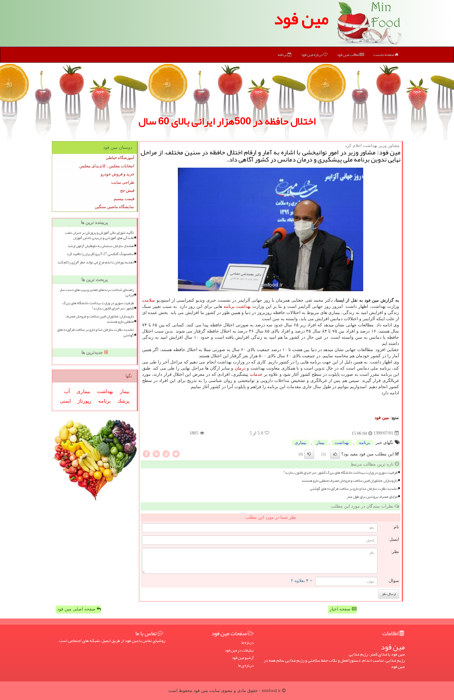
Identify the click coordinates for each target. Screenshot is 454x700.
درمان (240, 368)
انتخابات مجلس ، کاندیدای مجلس (106, 166)
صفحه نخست (384, 55)
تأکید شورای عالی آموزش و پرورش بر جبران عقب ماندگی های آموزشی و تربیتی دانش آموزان (99, 235)
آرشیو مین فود (243, 657)
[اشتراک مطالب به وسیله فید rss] (156, 453)
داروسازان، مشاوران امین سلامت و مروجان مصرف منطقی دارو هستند (349, 480)
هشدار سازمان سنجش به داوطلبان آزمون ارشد (101, 245)
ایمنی (65, 401)
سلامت (148, 300)
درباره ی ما (246, 665)
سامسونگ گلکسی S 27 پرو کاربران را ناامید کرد (100, 254)
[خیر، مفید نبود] (309, 454)
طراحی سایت (122, 182)
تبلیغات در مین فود (239, 650)
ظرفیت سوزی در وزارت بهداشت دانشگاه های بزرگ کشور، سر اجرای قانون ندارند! (340, 472)
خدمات (256, 374)
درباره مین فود (312, 55)
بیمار (320, 442)
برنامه (283, 55)
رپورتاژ (84, 401)
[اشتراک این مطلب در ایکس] (176, 453)
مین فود (301, 18)
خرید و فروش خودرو (117, 174)
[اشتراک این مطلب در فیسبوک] (146, 453)
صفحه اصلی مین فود (77, 609)
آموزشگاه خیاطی (120, 157)
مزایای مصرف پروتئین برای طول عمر (372, 496)
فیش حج (127, 190)
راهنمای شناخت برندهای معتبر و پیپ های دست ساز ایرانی (97, 292)
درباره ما (248, 642)
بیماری (300, 442)
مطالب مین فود (348, 55)
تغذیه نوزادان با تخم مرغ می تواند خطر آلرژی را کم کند (95, 262)
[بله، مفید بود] (335, 454)
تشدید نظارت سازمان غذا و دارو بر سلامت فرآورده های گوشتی (353, 488)
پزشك (123, 401)
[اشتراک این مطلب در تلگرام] (166, 453)
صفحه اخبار (341, 609)
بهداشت (243, 306)
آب (67, 391)
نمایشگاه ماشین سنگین (114, 206)
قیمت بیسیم (124, 198)
